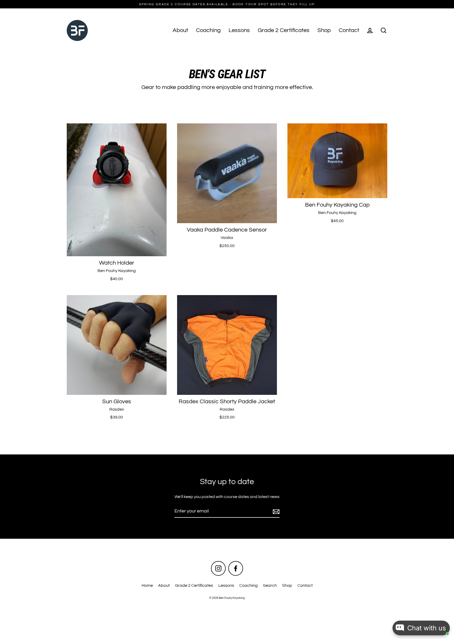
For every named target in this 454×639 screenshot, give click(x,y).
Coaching (208, 30)
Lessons (239, 30)
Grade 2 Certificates (283, 30)
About (180, 30)
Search (270, 585)
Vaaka (227, 237)
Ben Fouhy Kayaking (116, 271)
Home (147, 585)
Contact (349, 30)
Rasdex (116, 409)
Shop (324, 30)
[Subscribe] (275, 511)
